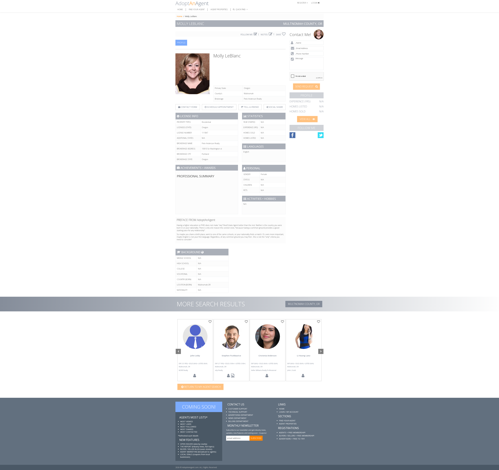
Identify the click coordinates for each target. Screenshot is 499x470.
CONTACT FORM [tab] (188, 107)
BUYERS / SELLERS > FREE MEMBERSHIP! (296, 435)
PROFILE (181, 42)
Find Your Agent (197, 9)
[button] (303, 3)
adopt (195, 338)
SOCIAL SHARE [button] (275, 107)
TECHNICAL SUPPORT (237, 412)
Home (180, 9)
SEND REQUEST (304, 86)
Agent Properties (219, 9)
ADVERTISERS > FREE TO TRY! (292, 439)
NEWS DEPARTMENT (237, 418)
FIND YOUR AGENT (287, 420)
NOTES (264, 34)
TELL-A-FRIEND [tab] (251, 107)
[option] (195, 350)
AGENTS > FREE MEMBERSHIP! (292, 432)
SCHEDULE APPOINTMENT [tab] (220, 107)
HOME (281, 409)
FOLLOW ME (247, 34)
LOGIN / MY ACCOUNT (288, 412)
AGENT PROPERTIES (288, 423)
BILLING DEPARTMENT (238, 421)
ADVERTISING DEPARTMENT (240, 415)
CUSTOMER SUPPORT (237, 409)
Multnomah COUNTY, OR (304, 304)
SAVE (278, 34)
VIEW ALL (305, 119)
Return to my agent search (202, 387)
